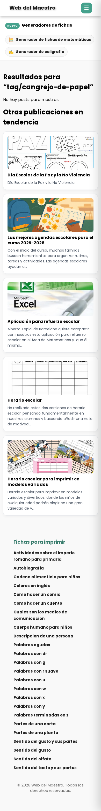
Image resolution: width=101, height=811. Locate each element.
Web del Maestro (32, 7)
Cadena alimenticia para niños (46, 577)
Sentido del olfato (32, 759)
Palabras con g (29, 662)
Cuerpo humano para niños (42, 627)
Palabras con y (29, 706)
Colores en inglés (31, 585)
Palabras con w (29, 688)
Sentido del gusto (32, 750)
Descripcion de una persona (43, 636)
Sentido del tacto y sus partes (45, 767)
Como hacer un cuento (37, 603)
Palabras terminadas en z (41, 715)
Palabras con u (29, 680)
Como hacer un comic (36, 594)
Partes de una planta (35, 732)
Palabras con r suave (35, 671)
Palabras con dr (30, 653)
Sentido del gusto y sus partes (45, 741)
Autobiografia (28, 568)
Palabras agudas (31, 645)
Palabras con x (29, 697)
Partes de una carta (34, 724)
